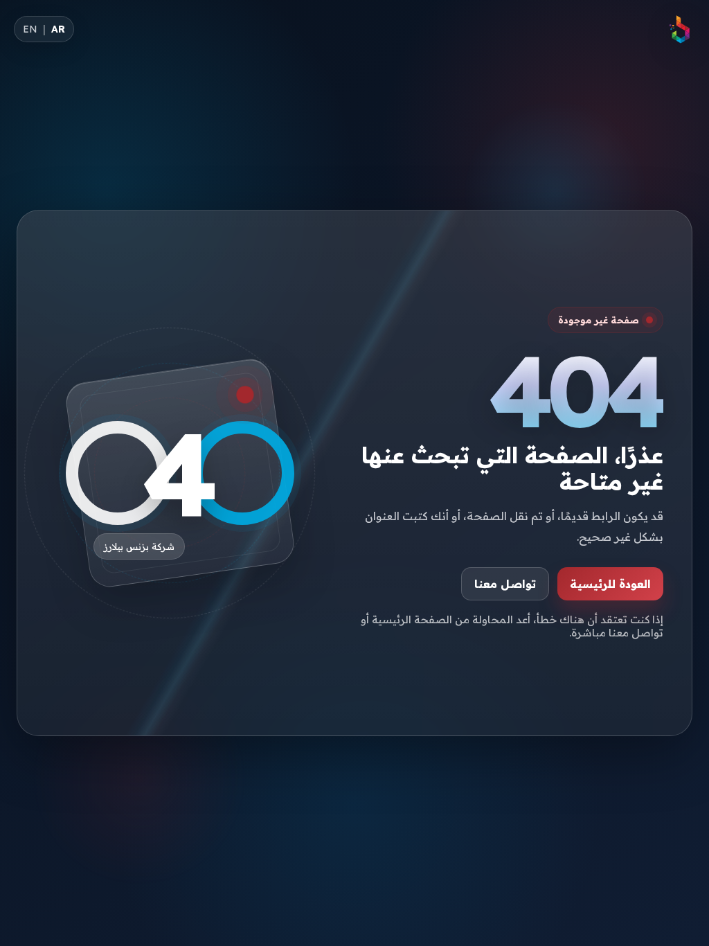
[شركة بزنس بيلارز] (680, 29)
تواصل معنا (505, 584)
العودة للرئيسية (610, 584)
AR (58, 29)
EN (30, 29)
